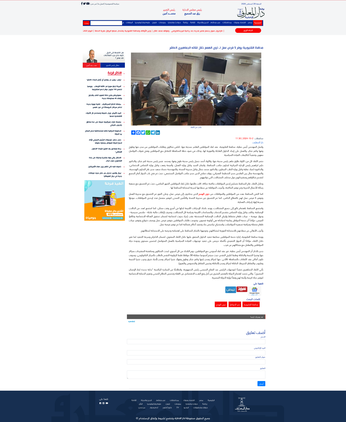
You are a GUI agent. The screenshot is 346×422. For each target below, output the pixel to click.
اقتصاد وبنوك (240, 22)
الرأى (140, 404)
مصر (250, 22)
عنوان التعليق (260, 356)
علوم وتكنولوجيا (142, 22)
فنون (154, 22)
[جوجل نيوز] (254, 291)
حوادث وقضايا (174, 22)
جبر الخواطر (235, 304)
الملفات (129, 22)
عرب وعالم (215, 22)
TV (177, 408)
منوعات (162, 22)
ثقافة (192, 22)
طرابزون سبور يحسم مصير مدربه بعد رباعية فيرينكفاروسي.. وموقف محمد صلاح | (201, 31)
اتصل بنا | (100, 3)
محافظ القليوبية (251, 304)
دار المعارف (257, 142)
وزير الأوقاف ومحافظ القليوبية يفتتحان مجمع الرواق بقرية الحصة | (136, 31)
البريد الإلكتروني (259, 347)
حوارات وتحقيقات (200, 408)
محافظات (227, 22)
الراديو (186, 408)
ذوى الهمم (203, 193)
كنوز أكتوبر (167, 408)
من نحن (141, 408)
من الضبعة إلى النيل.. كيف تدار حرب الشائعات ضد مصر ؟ (114, 55)
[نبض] (230, 289)
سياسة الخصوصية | (111, 3)
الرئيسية (257, 22)
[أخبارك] (242, 289)
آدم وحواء (154, 408)
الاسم (263, 336)
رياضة (185, 22)
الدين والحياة (202, 22)
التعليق (262, 368)
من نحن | (93, 3)
